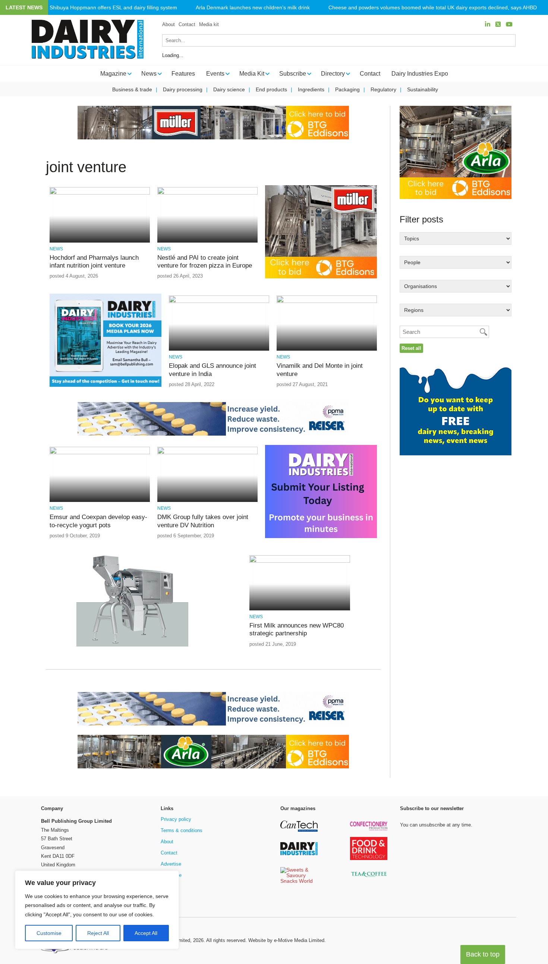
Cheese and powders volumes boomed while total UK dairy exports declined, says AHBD (432, 7)
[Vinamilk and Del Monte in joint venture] (327, 302)
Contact (187, 24)
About (168, 24)
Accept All (146, 933)
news (56, 249)
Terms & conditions (181, 830)
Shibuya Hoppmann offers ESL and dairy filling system (113, 7)
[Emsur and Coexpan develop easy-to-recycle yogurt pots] (100, 453)
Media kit (209, 24)
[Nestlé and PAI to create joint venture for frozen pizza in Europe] (207, 193)
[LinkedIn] (487, 24)
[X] (498, 24)
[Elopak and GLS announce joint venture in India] (219, 302)
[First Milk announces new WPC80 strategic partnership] (299, 561)
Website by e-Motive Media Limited (286, 940)
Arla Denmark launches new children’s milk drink (253, 7)
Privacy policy (176, 819)
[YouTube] (509, 24)
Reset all (411, 348)
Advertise (171, 864)
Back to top (483, 954)
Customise (49, 933)
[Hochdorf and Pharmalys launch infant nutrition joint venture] (100, 193)
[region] (97, 909)
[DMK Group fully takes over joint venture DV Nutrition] (207, 453)
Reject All (98, 933)
